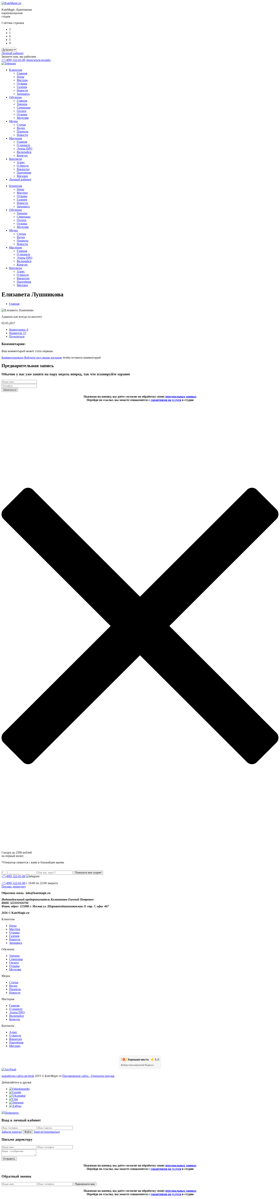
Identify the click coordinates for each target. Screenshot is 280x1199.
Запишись (23, 93)
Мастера (22, 80)
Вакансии (23, 169)
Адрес (21, 162)
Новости (22, 90)
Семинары (23, 107)
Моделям (23, 117)
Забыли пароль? (12, 1131)
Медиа (13, 121)
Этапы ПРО (24, 148)
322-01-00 (13, 883)
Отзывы (22, 83)
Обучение (15, 97)
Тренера (22, 104)
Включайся (24, 152)
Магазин (22, 176)
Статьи (21, 124)
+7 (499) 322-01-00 (13, 60)
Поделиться (16, 336)
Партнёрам (24, 172)
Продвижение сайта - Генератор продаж (88, 1076)
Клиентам (15, 69)
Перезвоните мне (85, 1184)
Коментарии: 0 (18, 329)
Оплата (21, 111)
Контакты (15, 158)
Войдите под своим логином (43, 357)
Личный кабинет (13, 53)
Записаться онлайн (38, 60)
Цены (20, 76)
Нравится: (17, 333)
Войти (28, 1132)
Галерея (22, 87)
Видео (21, 128)
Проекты (22, 131)
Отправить (9, 1158)
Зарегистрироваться (47, 1131)
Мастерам (15, 138)
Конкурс (22, 155)
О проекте (23, 145)
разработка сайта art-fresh (18, 1076)
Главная (22, 73)
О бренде (23, 165)
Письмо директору (14, 886)
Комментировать (12, 357)
